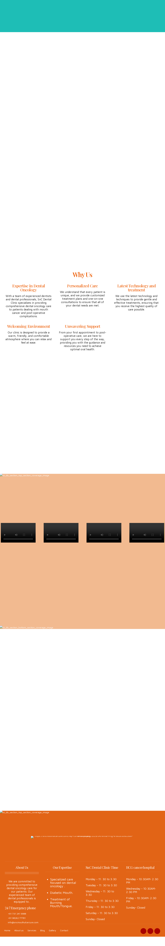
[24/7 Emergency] (92, 746)
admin (89, 685)
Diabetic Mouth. (61, 892)
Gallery (52, 930)
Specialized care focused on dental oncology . (63, 882)
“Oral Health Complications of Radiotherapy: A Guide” (22, 691)
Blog (42, 930)
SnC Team (12, 681)
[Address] (92, 764)
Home (7, 930)
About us (19, 930)
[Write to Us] (92, 790)
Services (32, 930)
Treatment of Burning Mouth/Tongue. (61, 902)
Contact (64, 930)
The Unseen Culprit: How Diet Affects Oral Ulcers (62, 679)
